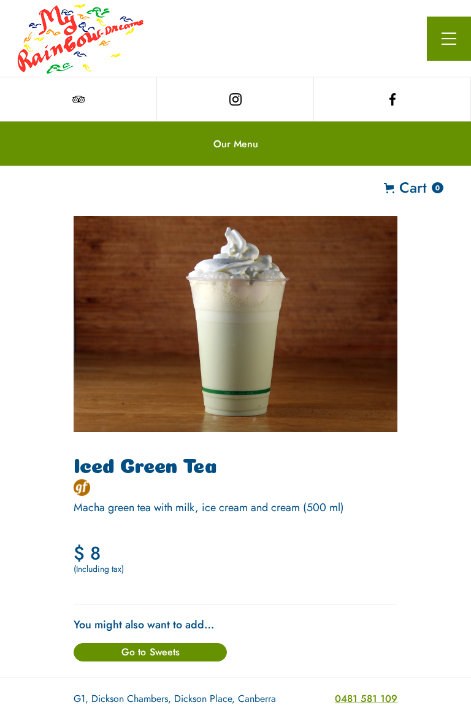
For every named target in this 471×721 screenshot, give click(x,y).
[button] (449, 39)
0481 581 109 (366, 699)
